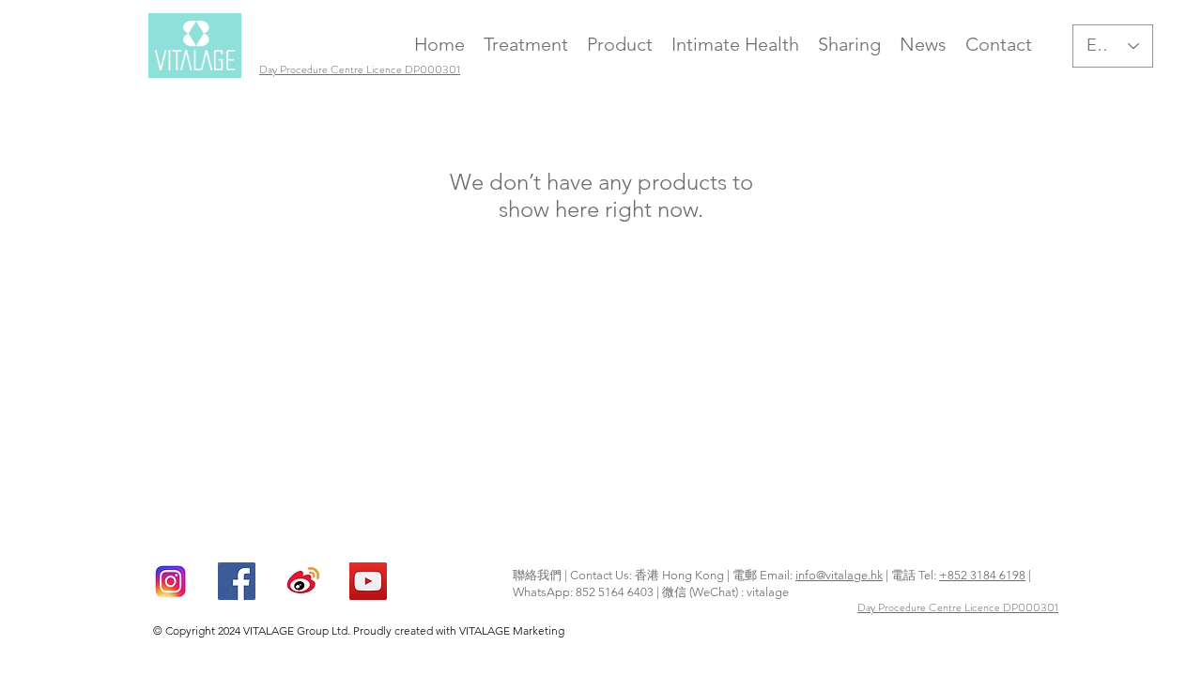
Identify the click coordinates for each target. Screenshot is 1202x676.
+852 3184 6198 (982, 575)
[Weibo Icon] (302, 581)
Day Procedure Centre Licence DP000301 (957, 607)
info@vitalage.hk (839, 575)
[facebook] (236, 581)
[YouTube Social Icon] (368, 581)
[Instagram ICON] (171, 581)
